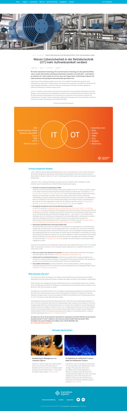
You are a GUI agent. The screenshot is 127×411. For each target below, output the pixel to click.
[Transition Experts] (63, 397)
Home (18, 2)
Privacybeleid (66, 406)
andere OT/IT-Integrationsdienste (56, 313)
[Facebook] (60, 68)
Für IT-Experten (107, 2)
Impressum (70, 400)
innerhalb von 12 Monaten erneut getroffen (45, 267)
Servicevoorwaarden (74, 406)
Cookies (61, 400)
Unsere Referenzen (52, 2)
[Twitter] (58, 68)
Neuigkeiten (63, 2)
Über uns (42, 2)
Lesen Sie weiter (53, 372)
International (33, 2)
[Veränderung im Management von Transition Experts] (47, 345)
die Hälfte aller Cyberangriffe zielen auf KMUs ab (67, 254)
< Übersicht (34, 68)
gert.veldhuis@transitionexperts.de (41, 323)
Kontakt (71, 2)
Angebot (25, 2)
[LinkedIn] (56, 68)
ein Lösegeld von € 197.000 (53, 238)
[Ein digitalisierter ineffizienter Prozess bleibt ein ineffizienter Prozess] (80, 345)
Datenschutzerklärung (48, 400)
